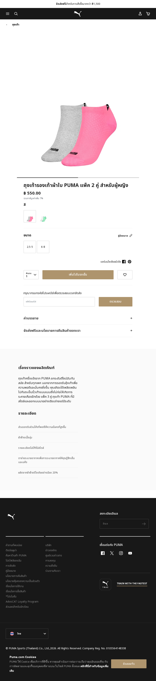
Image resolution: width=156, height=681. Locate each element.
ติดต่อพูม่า (11, 550)
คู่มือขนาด (123, 236)
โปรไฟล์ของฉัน (13, 561)
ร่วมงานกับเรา (52, 571)
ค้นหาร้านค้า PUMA (16, 555)
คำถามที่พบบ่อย (14, 545)
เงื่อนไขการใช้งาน (15, 586)
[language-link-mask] (27, 634)
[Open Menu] (8, 13)
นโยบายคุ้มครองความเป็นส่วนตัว (23, 581)
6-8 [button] (43, 247)
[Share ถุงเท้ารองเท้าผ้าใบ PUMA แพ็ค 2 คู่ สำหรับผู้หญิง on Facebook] (124, 261)
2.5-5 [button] (30, 247)
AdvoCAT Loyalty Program (22, 602)
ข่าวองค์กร (51, 550)
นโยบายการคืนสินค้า (16, 576)
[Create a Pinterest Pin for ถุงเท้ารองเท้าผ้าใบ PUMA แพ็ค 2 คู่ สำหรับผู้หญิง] (129, 261)
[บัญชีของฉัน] (140, 13)
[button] (8, 13)
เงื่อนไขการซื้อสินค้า (16, 591)
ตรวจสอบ (116, 301)
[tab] (47, 178)
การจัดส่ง (11, 566)
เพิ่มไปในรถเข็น (78, 274)
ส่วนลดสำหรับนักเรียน (17, 607)
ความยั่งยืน (51, 566)
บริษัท (48, 545)
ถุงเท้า (15, 24)
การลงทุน (50, 561)
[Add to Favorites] (124, 274)
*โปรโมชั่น (11, 597)
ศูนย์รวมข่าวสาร (53, 555)
